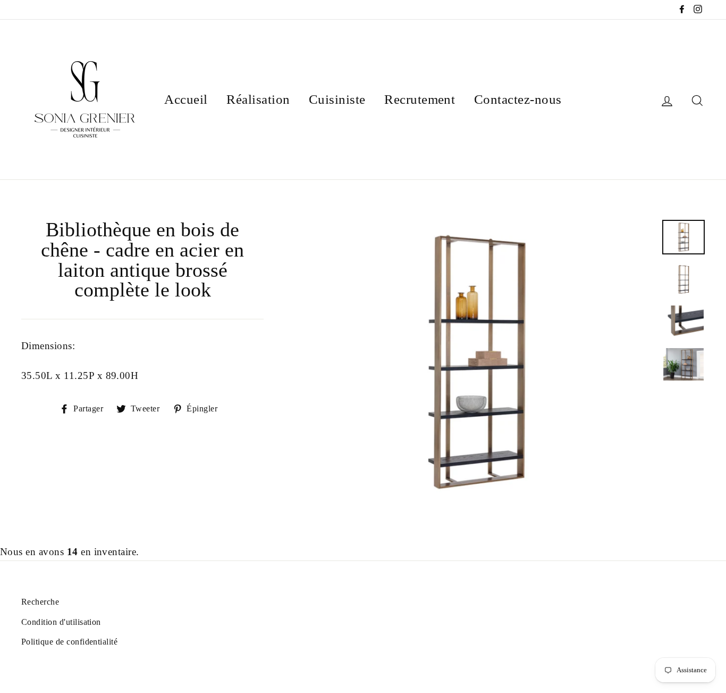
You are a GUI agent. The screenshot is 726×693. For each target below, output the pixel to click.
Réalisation (258, 99)
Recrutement (419, 99)
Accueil (185, 99)
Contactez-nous (518, 99)
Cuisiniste (337, 99)
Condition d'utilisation (61, 621)
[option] (476, 362)
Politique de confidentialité (69, 641)
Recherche (40, 601)
